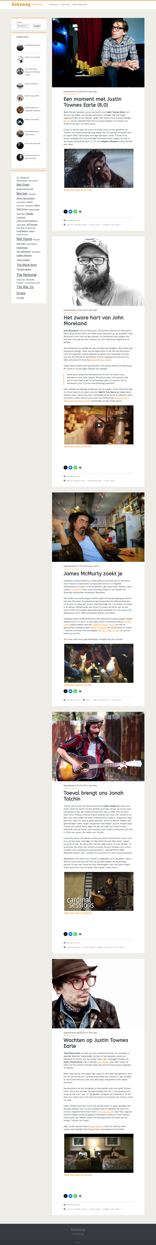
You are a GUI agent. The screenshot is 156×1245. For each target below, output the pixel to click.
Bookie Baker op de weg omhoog (32, 133)
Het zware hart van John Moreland (98, 271)
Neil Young (24, 239)
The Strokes (20, 283)
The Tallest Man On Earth (32, 283)
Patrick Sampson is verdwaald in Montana (32, 109)
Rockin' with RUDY (31, 84)
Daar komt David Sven (32, 143)
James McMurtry (100, 700)
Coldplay (29, 202)
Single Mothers (96, 1126)
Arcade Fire (25, 178)
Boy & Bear (32, 194)
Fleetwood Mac (34, 209)
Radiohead (22, 247)
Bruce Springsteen (76, 481)
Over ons (65, 4)
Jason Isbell (89, 947)
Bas (95, 91)
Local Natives (22, 231)
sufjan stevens (24, 255)
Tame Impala (23, 260)
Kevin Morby (21, 228)
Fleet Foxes (22, 209)
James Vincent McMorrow (27, 221)
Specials (53, 4)
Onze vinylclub (79, 4)
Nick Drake (21, 244)
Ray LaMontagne (24, 251)
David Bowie (29, 205)
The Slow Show (21, 279)
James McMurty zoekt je (98, 527)
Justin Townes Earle (77, 225)
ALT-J (18, 178)
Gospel (94, 360)
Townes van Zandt (111, 225)
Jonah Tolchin (104, 947)
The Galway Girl (106, 1112)
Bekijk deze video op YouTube (78, 190)
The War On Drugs (25, 290)
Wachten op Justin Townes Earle (98, 993)
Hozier (29, 213)
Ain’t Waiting (103, 1062)
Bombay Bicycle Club (25, 189)
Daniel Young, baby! (32, 96)
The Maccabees (24, 269)
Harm (96, 566)
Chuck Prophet (74, 947)
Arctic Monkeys (22, 180)
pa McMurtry (76, 589)
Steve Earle (94, 225)
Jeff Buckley (32, 224)
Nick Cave (36, 239)
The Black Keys (27, 265)
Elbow (37, 205)
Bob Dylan (23, 184)
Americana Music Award (104, 625)
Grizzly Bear (21, 214)
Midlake (32, 231)
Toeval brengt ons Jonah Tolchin (98, 746)
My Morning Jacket (22, 234)
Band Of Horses (33, 180)
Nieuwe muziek (73, 220)
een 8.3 (67, 121)
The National (27, 275)
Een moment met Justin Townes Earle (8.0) (98, 52)
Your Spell (105, 360)
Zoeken (19, 22)
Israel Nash (21, 217)
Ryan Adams (36, 252)
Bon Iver (22, 193)
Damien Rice (20, 205)
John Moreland (94, 481)
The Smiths (30, 279)
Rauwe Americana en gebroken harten (32, 156)
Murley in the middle (32, 119)
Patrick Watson (32, 244)
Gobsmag (78, 1229)
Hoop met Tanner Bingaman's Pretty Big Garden (32, 72)
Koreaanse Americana (32, 45)
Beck (88, 700)
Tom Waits (20, 298)
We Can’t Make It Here (109, 630)
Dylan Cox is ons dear (32, 57)
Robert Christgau (99, 627)
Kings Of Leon (31, 228)
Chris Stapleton (21, 202)
